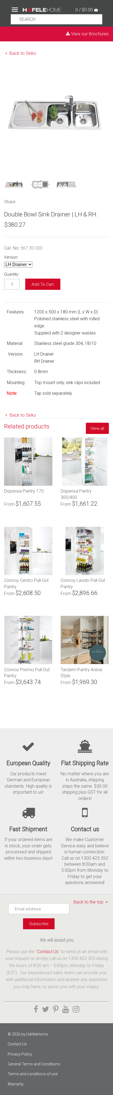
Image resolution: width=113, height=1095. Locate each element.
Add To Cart (43, 284)
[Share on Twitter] (30, 201)
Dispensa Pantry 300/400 (76, 493)
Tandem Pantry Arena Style (81, 672)
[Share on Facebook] (22, 201)
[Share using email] (54, 201)
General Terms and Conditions (34, 1064)
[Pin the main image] (37, 201)
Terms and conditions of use (33, 1074)
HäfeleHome (37, 1034)
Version (11, 257)
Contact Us (47, 951)
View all (97, 428)
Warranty (16, 1084)
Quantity (11, 274)
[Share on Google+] (45, 201)
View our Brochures (89, 33)
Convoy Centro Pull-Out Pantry (26, 583)
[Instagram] (76, 1009)
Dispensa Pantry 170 (24, 491)
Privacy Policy (20, 1054)
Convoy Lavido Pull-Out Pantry (83, 583)
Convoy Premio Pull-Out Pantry (27, 672)
